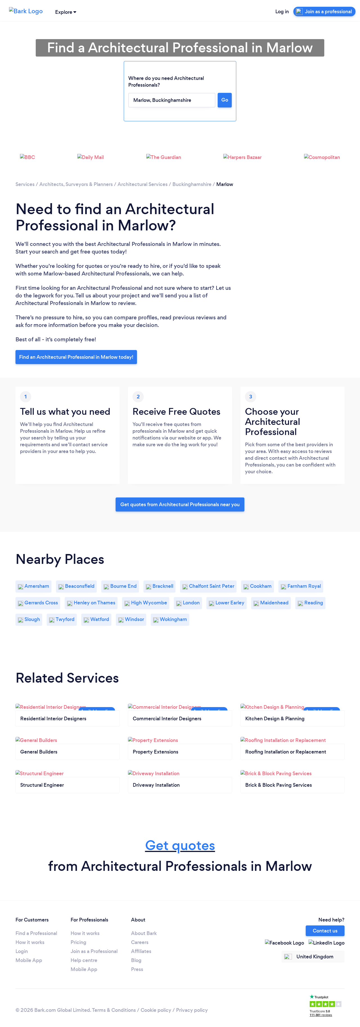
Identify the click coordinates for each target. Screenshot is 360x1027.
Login (21, 951)
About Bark (144, 933)
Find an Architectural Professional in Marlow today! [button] (76, 357)
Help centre (84, 960)
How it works (29, 942)
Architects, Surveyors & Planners (76, 184)
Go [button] (224, 100)
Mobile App (28, 960)
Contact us (325, 930)
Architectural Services (143, 184)
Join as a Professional (94, 951)
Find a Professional (36, 933)
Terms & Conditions (114, 1010)
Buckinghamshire (192, 184)
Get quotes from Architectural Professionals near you (180, 504)
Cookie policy (156, 1010)
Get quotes (180, 845)
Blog (136, 960)
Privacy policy (192, 1010)
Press (137, 969)
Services (25, 184)
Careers (139, 942)
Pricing (78, 942)
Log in (282, 11)
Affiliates (141, 951)
